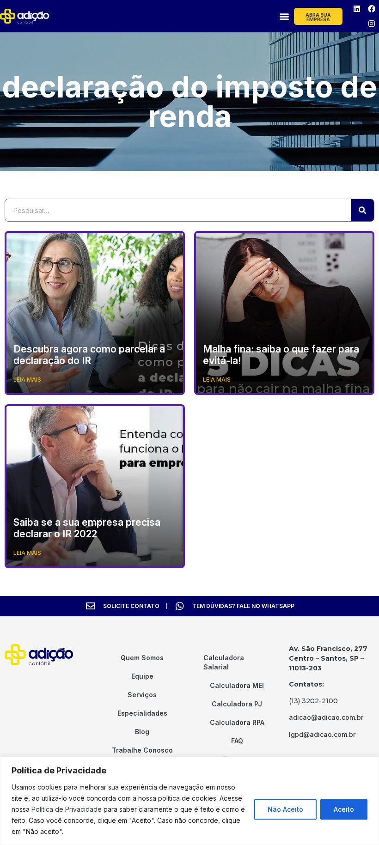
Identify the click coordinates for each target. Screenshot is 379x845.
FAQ (237, 741)
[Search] (362, 210)
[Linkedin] (356, 8)
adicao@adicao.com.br (326, 717)
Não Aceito (285, 809)
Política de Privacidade (66, 809)
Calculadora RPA (237, 722)
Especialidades (142, 713)
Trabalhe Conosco (142, 750)
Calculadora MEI (237, 685)
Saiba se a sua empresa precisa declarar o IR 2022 (86, 528)
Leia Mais (27, 379)
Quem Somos (142, 658)
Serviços (142, 695)
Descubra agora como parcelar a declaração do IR (89, 354)
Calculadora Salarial (223, 662)
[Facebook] (371, 8)
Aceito (344, 809)
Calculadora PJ (237, 704)
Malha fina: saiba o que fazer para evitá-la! (281, 354)
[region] (189, 801)
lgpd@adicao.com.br (322, 734)
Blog (142, 732)
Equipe (142, 676)
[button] (284, 16)
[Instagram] (371, 23)
